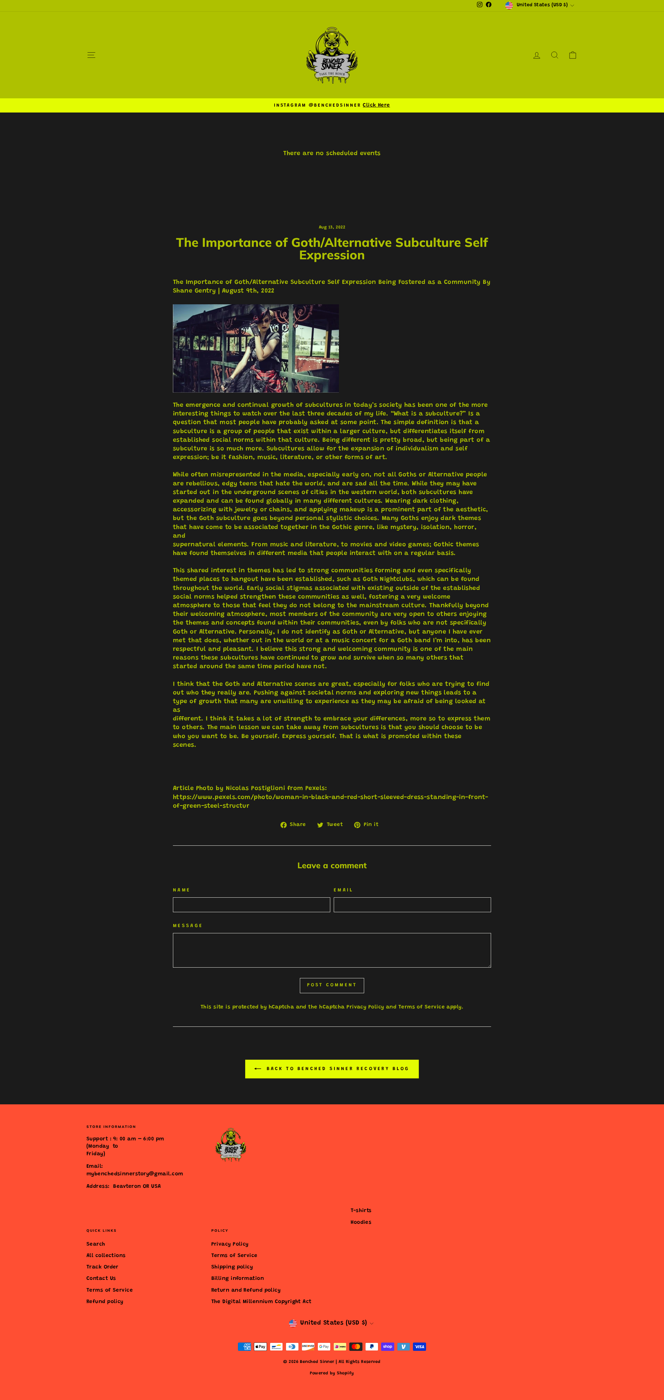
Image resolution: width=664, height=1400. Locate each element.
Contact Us (101, 1278)
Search (95, 1244)
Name (182, 890)
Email (344, 890)
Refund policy (104, 1301)
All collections (106, 1255)
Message (188, 925)
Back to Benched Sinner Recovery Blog (336, 1069)
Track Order (102, 1267)
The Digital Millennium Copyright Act (261, 1301)
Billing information (237, 1278)
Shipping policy (232, 1267)
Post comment (332, 985)
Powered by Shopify (332, 1373)
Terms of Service (421, 1007)
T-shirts (361, 1210)
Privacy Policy (365, 1007)
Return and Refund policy (246, 1290)
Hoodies (361, 1222)
